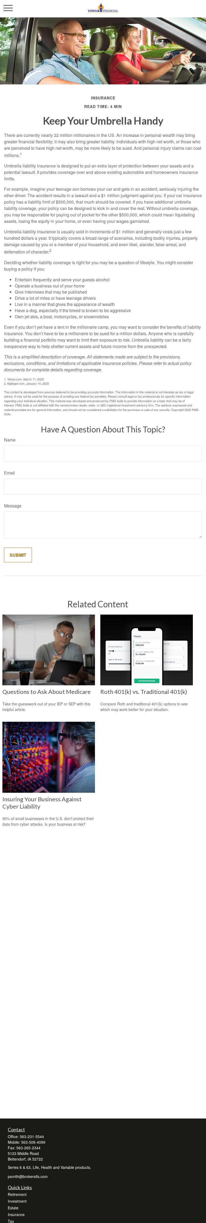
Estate (13, 1207)
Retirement (17, 1194)
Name (10, 440)
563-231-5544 (32, 1136)
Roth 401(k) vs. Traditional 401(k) (143, 691)
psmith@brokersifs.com (28, 1176)
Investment (17, 1201)
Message (12, 506)
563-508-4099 (33, 1142)
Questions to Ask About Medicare (46, 691)
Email (9, 473)
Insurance (16, 1214)
